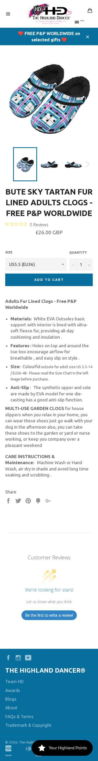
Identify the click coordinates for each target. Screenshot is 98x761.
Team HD (14, 681)
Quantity (78, 252)
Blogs (10, 698)
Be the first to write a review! (49, 615)
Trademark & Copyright (28, 725)
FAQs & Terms (19, 716)
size (9, 252)
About (11, 707)
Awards (12, 690)
